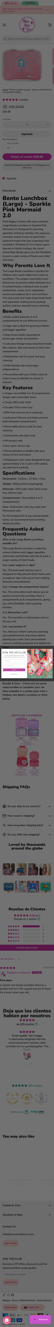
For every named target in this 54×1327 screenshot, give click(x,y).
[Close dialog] (51, 650)
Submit (14, 670)
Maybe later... (14, 674)
